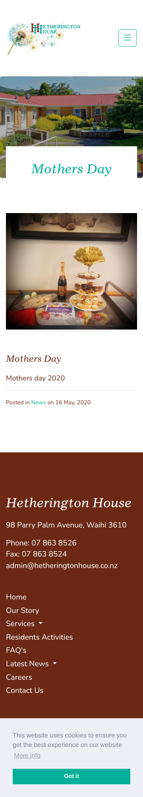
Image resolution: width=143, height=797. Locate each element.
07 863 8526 (54, 543)
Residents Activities (39, 637)
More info (27, 755)
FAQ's (16, 650)
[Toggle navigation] (127, 37)
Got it (71, 776)
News (38, 403)
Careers (19, 677)
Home (16, 597)
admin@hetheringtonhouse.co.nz (62, 565)
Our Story (22, 610)
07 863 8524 (44, 554)
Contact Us (24, 690)
